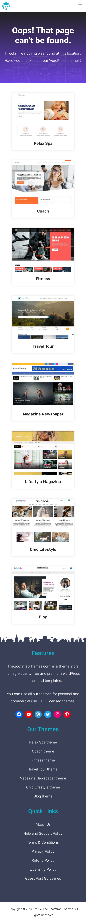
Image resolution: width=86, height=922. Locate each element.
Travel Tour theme (43, 769)
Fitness (43, 278)
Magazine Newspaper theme (43, 778)
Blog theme (43, 796)
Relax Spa (43, 143)
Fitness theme (43, 760)
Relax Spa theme (43, 742)
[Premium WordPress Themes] (6, 6)
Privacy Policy (43, 851)
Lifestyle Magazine (43, 481)
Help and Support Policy (43, 833)
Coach (43, 211)
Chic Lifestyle (43, 549)
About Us (43, 824)
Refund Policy (43, 860)
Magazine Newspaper (43, 414)
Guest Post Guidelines (43, 878)
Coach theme (43, 751)
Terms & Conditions (43, 842)
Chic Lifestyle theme (43, 787)
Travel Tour (43, 346)
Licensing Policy (43, 869)
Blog (43, 617)
